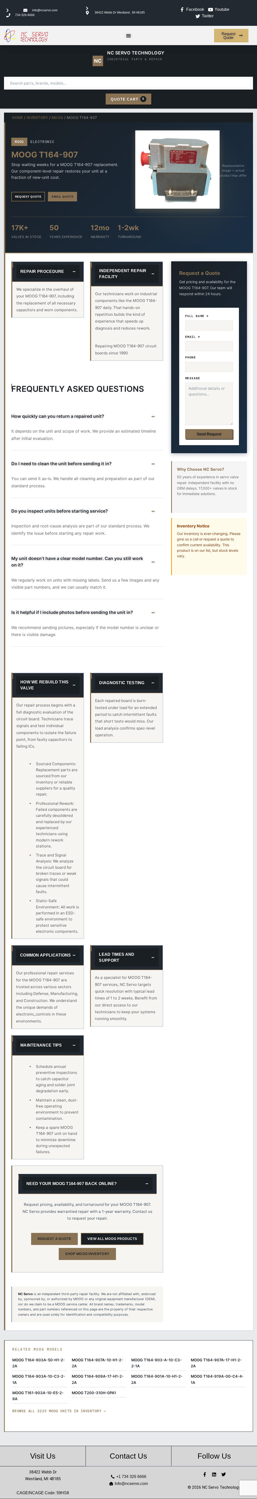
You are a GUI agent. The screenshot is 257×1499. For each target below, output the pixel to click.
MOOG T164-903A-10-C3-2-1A (38, 1379)
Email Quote (62, 196)
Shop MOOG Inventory (87, 1254)
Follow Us (214, 1456)
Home (17, 117)
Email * (192, 337)
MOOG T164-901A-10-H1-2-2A (156, 1379)
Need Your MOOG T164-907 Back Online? (71, 1183)
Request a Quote (54, 1239)
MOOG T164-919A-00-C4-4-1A (217, 1379)
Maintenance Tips (41, 1045)
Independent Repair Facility (122, 274)
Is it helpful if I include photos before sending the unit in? (72, 612)
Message (192, 378)
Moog (57, 117)
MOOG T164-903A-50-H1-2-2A (38, 1363)
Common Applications (45, 955)
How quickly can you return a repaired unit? (57, 416)
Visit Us (42, 1456)
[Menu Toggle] (128, 35)
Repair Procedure (42, 271)
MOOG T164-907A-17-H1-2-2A (216, 1363)
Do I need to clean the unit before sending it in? (61, 463)
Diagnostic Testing (121, 683)
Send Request (209, 434)
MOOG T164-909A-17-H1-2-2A (97, 1379)
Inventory (37, 117)
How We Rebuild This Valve (44, 685)
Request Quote (28, 196)
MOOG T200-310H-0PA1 (94, 1393)
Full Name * (197, 316)
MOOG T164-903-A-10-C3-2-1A (156, 1363)
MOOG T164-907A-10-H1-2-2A (97, 1363)
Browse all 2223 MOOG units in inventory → (59, 1411)
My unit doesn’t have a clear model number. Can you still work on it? (77, 562)
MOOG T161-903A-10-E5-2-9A (37, 1396)
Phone (190, 357)
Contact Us (128, 1456)
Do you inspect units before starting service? (59, 511)
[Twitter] (223, 1474)
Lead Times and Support (116, 957)
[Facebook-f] (204, 1474)
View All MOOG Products (112, 1239)
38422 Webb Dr (43, 1472)
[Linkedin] (214, 1474)
